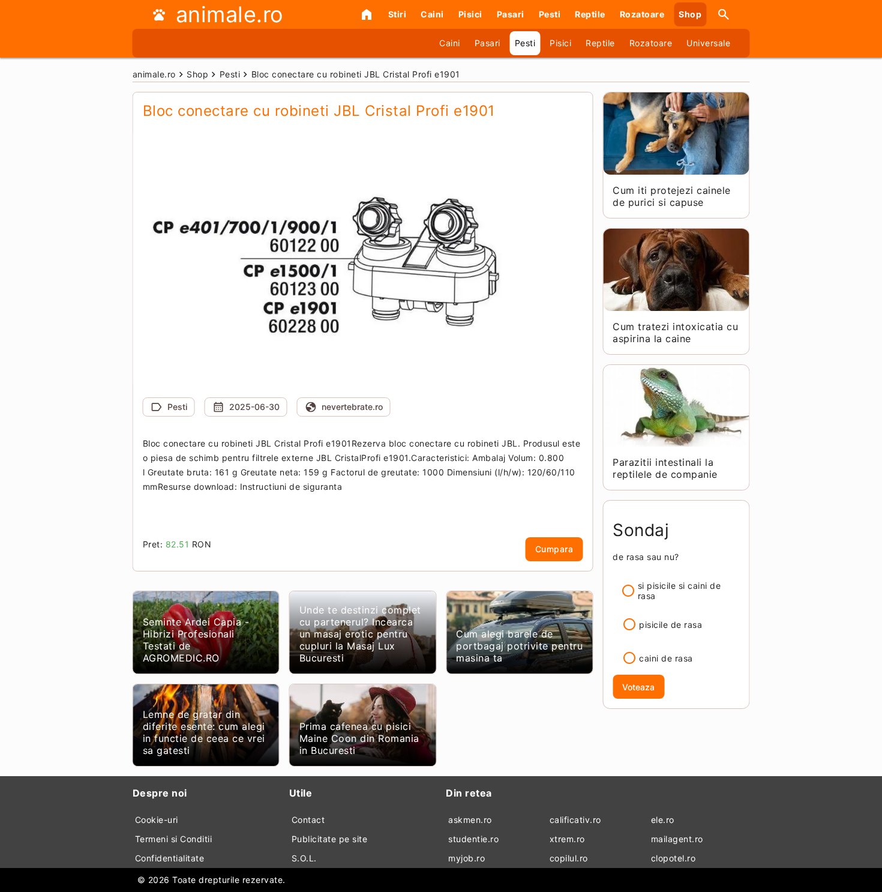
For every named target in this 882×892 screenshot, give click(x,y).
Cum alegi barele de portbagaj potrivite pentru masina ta (519, 646)
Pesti (550, 14)
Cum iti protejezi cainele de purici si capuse (672, 196)
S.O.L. (304, 858)
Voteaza (638, 687)
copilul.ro (569, 858)
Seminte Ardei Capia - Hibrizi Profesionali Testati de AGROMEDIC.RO (196, 640)
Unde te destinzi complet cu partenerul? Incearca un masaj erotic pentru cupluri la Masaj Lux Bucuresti (360, 634)
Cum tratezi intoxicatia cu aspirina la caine (675, 333)
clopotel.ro (673, 858)
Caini (432, 14)
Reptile (590, 14)
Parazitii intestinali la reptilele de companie (665, 468)
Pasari (510, 14)
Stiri (397, 14)
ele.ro (662, 820)
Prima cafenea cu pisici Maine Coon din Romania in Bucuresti (359, 738)
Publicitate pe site (330, 839)
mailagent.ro (677, 839)
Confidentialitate (170, 858)
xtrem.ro (567, 839)
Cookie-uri (156, 820)
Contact (308, 820)
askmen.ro (470, 820)
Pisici (470, 14)
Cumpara (554, 549)
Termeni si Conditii (173, 839)
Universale (708, 43)
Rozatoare (642, 14)
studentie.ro (473, 839)
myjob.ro (466, 858)
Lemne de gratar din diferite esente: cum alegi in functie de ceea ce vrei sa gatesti (204, 732)
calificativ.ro (575, 820)
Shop (690, 14)
